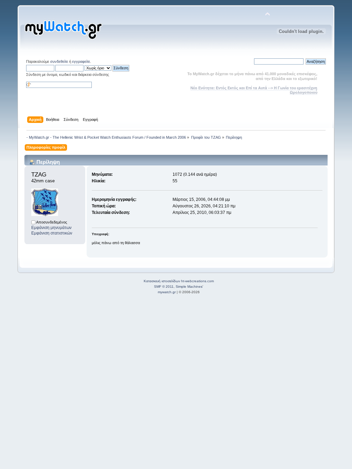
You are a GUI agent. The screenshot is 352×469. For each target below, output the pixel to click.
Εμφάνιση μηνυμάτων (51, 227)
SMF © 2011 (164, 286)
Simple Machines (189, 286)
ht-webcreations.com (197, 281)
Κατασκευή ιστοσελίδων (162, 281)
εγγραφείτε (81, 61)
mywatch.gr (167, 292)
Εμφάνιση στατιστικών (51, 233)
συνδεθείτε (59, 61)
